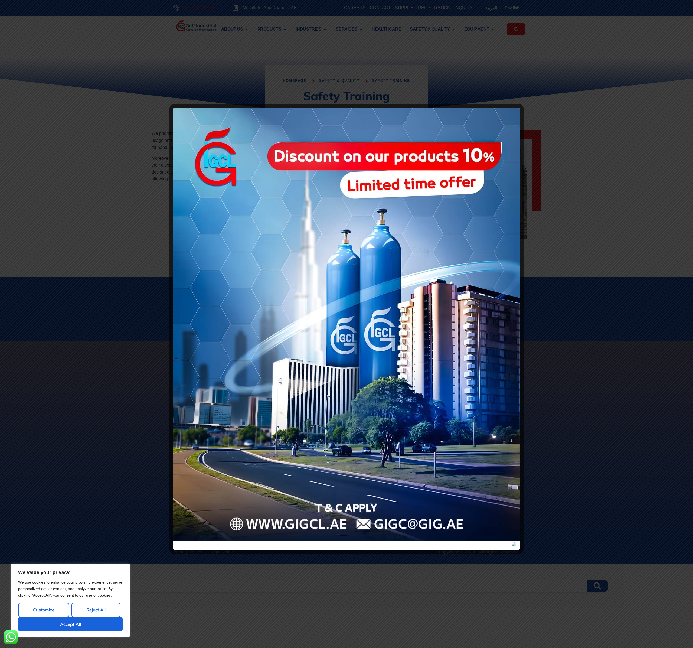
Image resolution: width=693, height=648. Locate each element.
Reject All (96, 610)
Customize (43, 610)
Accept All (70, 624)
